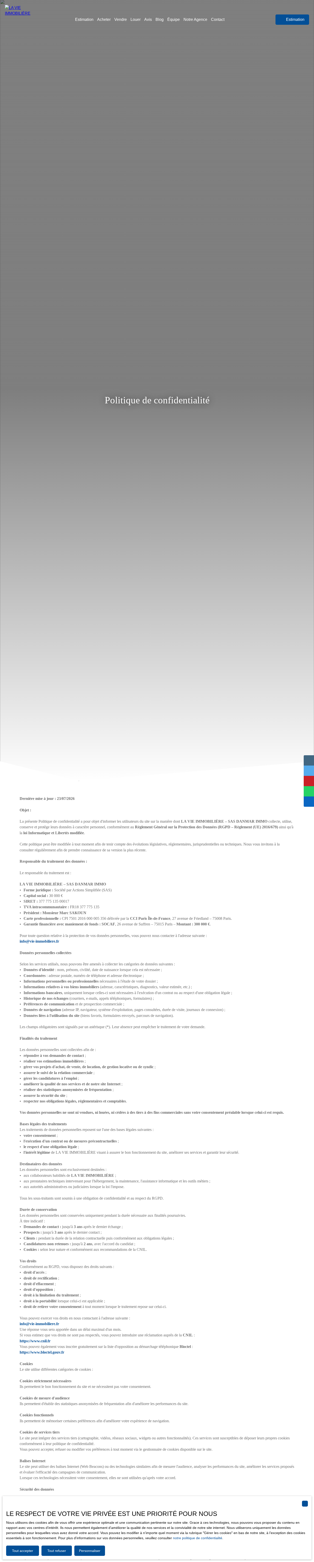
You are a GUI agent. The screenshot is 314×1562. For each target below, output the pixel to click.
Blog (160, 19)
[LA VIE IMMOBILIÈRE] (26, 19)
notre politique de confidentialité (197, 1538)
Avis (148, 19)
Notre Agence (195, 19)
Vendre (120, 19)
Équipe (173, 19)
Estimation (84, 19)
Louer (136, 19)
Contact (217, 19)
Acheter (104, 19)
